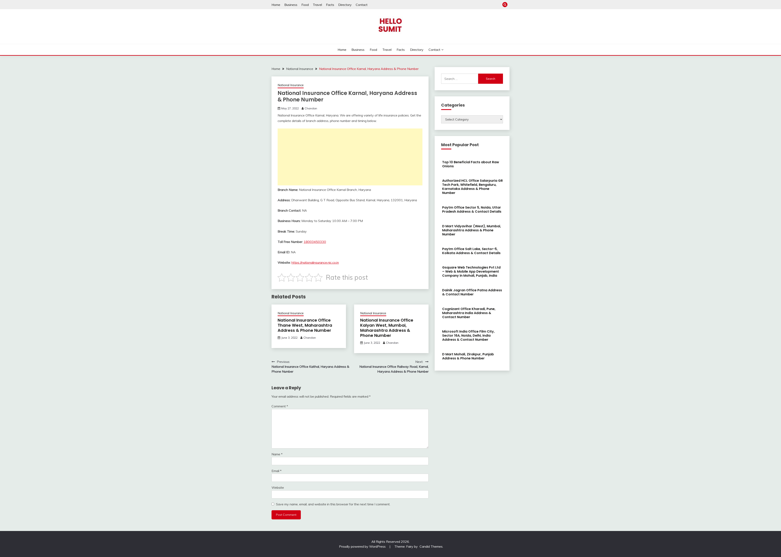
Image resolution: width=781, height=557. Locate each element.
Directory (345, 5)
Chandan (311, 108)
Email (276, 471)
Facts (330, 5)
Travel (317, 5)
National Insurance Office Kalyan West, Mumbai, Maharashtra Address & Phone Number (386, 327)
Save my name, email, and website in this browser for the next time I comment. (333, 504)
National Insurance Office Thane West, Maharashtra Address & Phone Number (305, 325)
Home (276, 5)
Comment (280, 406)
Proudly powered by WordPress (362, 546)
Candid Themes (431, 546)
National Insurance (291, 85)
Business (290, 5)
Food (305, 5)
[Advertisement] (350, 156)
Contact (362, 5)
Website (278, 487)
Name (277, 454)
